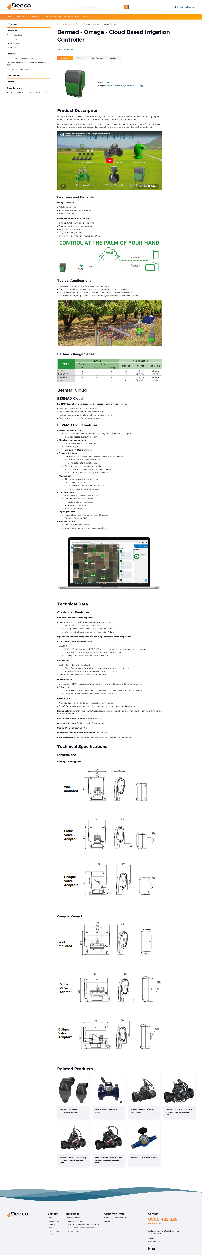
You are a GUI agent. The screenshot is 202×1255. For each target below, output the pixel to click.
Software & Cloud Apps (134, 86)
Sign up (107, 1221)
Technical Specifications (16, 48)
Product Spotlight (53, 17)
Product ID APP (71, 17)
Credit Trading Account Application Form (82, 1225)
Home (9, 17)
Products (35, 17)
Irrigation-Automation (115, 86)
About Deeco (21, 17)
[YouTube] (153, 1248)
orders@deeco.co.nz (156, 1241)
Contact (85, 17)
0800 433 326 (162, 1219)
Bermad (110, 82)
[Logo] (19, 10)
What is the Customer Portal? (116, 1218)
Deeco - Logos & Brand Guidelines (80, 1228)
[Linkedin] (149, 1248)
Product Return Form (74, 1221)
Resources (52, 1228)
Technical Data (13, 43)
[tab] (65, 58)
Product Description (15, 35)
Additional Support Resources (19, 69)
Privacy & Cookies (73, 1231)
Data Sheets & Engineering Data (20, 58)
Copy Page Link (67, 50)
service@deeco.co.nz (156, 1234)
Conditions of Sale (73, 1218)
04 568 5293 (154, 1223)
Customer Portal (54, 1231)
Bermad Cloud (12, 39)
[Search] (126, 7)
